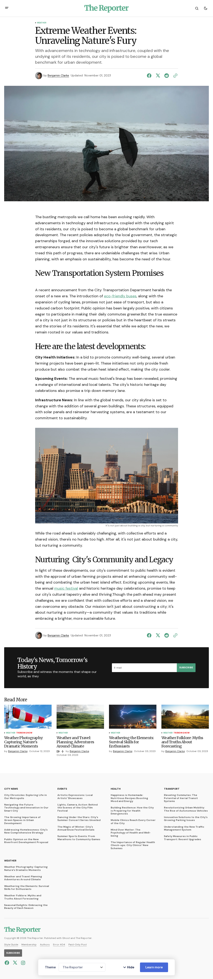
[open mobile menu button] (6, 8)
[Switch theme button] (205, 8)
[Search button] (196, 8)
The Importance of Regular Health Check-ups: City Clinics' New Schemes (133, 845)
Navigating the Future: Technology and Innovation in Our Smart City (26, 807)
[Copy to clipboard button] (174, 75)
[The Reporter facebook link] (7, 962)
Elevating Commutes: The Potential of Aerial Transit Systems (181, 798)
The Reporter (84, 938)
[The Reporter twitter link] (15, 962)
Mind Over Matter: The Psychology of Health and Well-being (131, 832)
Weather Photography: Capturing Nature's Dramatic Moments (26, 868)
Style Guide (11, 944)
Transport (172, 788)
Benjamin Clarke (58, 75)
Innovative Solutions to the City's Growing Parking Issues (186, 819)
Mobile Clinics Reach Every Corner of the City (133, 822)
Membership (29, 944)
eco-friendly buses (120, 296)
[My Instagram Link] (22, 963)
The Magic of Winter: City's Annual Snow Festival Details (75, 828)
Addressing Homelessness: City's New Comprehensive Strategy (26, 831)
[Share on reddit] (166, 75)
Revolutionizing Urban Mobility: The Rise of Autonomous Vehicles (186, 809)
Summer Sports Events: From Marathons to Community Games (78, 838)
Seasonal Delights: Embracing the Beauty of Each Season (26, 907)
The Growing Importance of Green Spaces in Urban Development (22, 820)
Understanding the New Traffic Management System (184, 828)
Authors (45, 944)
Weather (41, 23)
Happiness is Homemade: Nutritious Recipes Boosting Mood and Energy (129, 798)
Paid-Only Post (77, 944)
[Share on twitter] (158, 75)
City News (11, 788)
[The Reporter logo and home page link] (106, 8)
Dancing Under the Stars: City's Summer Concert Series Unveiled (78, 819)
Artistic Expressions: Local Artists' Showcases (75, 797)
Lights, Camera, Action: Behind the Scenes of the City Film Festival (77, 807)
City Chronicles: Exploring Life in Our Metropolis (25, 797)
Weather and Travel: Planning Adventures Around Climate (23, 878)
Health (116, 788)
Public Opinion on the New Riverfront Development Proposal (26, 841)
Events (62, 788)
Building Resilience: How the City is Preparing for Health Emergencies (132, 810)
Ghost (66, 938)
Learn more (154, 967)
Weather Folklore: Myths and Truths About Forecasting (22, 897)
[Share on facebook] (150, 75)
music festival (66, 588)
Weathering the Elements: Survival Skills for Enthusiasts (26, 888)
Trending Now (24, 733)
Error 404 (59, 944)
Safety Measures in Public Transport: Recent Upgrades (182, 838)
